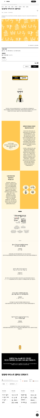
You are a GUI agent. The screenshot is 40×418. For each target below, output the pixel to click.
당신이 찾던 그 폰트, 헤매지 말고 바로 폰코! (14, 383)
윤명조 (6, 6)
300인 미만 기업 (10, 50)
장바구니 (26, 66)
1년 (11, 55)
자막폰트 (16, 6)
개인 (4, 50)
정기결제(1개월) (5, 55)
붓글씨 (12, 6)
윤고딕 (2, 6)
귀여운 (24, 6)
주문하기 (34, 66)
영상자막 (20, 6)
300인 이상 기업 (17, 50)
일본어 (27, 6)
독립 (9, 6)
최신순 (4, 383)
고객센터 (37, 411)
